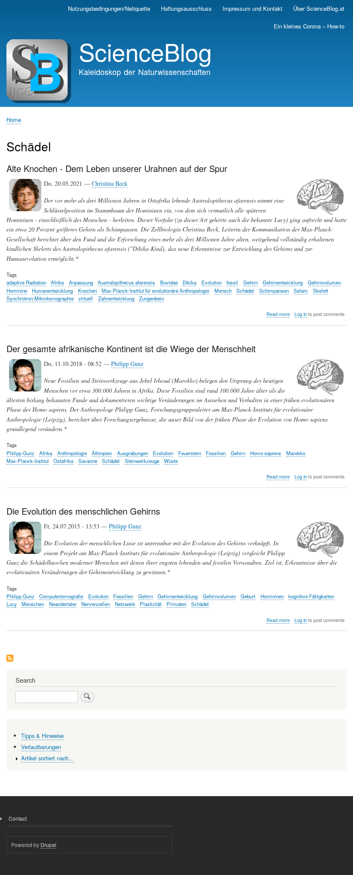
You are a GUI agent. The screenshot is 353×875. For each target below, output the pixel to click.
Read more (278, 314)
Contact (18, 818)
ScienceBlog (145, 51)
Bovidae (169, 282)
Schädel (245, 290)
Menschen (33, 603)
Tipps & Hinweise (42, 735)
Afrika (57, 282)
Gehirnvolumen (324, 282)
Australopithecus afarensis (126, 282)
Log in (300, 314)
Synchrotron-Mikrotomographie (40, 298)
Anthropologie (72, 453)
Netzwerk (125, 603)
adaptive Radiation (26, 282)
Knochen (87, 290)
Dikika (189, 282)
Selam (301, 290)
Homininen (272, 596)
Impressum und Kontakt (252, 8)
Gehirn (250, 282)
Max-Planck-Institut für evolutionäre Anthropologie (155, 290)
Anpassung (81, 282)
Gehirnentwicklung (283, 282)
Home (13, 120)
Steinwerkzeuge (142, 460)
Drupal (48, 844)
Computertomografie (61, 596)
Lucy (11, 603)
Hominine (16, 290)
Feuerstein (189, 453)
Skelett (320, 290)
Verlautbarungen (41, 747)
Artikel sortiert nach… (47, 758)
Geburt (248, 596)
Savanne (87, 460)
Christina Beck (109, 183)
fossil (232, 282)
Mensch (223, 290)
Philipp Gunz (127, 363)
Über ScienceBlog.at (318, 8)
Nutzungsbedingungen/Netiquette (109, 8)
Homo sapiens (265, 453)
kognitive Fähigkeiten (311, 596)
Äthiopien (102, 453)
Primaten (176, 603)
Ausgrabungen (132, 453)
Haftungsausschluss (186, 8)
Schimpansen (274, 290)
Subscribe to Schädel (9, 659)
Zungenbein (151, 298)
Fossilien (216, 453)
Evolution (211, 282)
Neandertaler (63, 603)
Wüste (171, 460)
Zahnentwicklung (116, 298)
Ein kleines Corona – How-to (309, 26)
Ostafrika (63, 460)
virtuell (85, 298)
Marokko (295, 453)
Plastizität (150, 603)
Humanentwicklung (52, 290)
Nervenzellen (95, 603)
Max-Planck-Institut (27, 460)
